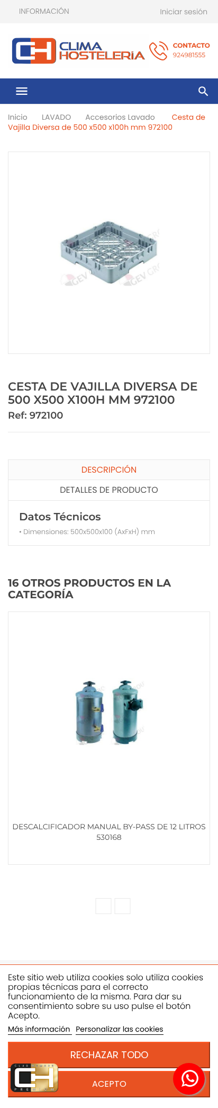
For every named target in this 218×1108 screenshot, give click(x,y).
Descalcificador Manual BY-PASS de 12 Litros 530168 (108, 832)
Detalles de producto (109, 490)
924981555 (191, 50)
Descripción (109, 470)
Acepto (109, 1084)
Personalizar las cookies (119, 1029)
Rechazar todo (109, 1054)
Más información (40, 1029)
